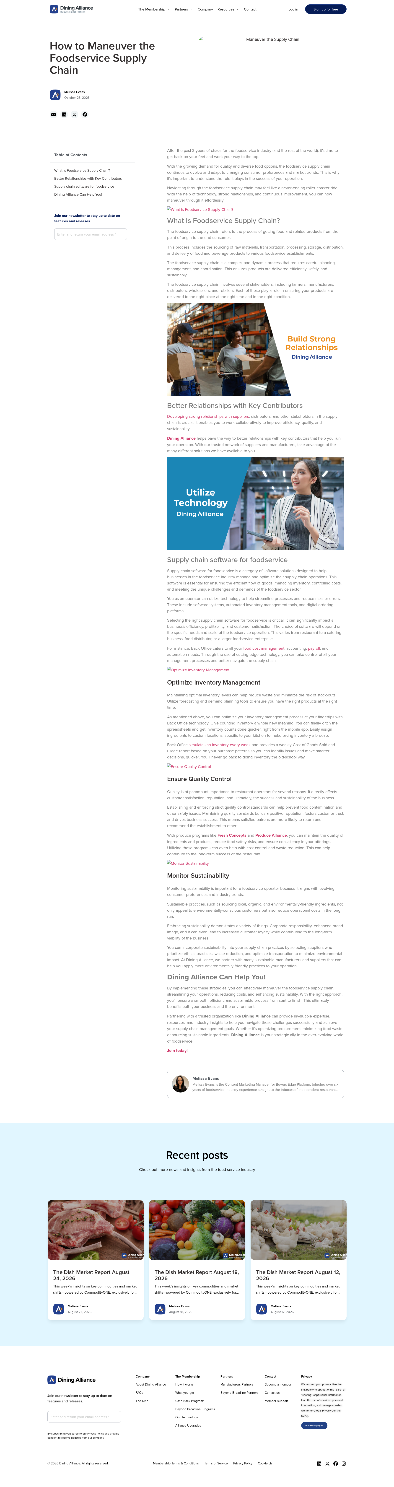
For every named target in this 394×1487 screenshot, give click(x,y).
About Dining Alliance (151, 1384)
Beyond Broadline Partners (239, 1392)
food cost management (263, 648)
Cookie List (265, 1463)
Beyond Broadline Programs (195, 1409)
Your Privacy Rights (314, 1425)
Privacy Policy (95, 1433)
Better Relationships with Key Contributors (88, 178)
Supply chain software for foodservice (84, 186)
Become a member (278, 1384)
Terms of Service (216, 1463)
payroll (314, 648)
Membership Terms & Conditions (176, 1463)
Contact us (272, 1392)
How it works (184, 1384)
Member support (276, 1401)
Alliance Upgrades (188, 1425)
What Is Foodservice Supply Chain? (82, 170)
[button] (154, 9)
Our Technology (186, 1417)
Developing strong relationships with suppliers (208, 416)
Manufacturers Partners (237, 1384)
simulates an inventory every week (220, 744)
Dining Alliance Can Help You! (78, 194)
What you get (184, 1392)
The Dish (142, 1401)
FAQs (139, 1392)
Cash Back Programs (190, 1401)
